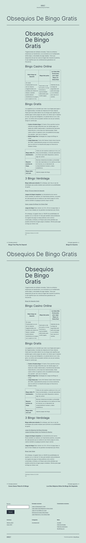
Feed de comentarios (62, 526)
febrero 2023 (10, 522)
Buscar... (9, 503)
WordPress (76, 537)
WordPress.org (60, 528)
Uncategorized (35, 522)
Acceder (59, 522)
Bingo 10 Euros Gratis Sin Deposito (34, 190)
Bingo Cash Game (30, 451)
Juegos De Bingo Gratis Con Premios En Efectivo (38, 432)
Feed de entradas (61, 524)
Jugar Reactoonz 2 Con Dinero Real (41, 514)
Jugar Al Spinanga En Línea (38, 506)
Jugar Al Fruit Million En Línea (39, 510)
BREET (43, 5)
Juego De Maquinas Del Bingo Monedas (36, 430)
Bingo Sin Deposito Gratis (32, 301)
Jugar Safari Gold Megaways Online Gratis (42, 508)
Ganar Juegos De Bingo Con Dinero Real (36, 204)
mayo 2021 (9, 524)
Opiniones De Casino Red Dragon (40, 512)
